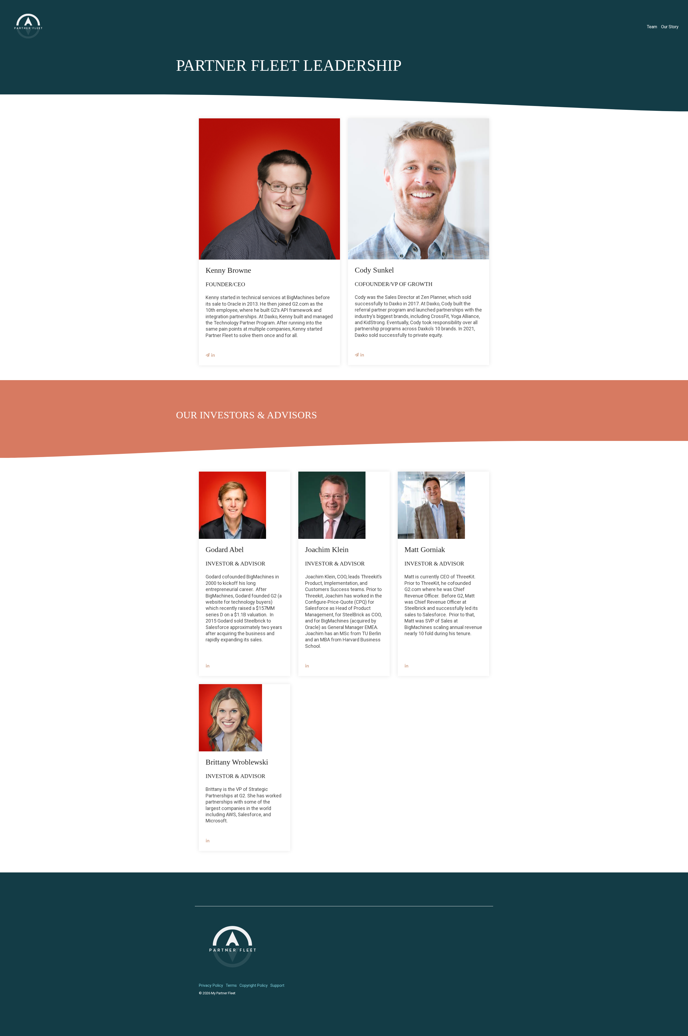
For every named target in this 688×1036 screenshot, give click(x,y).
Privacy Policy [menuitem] (211, 985)
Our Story (670, 26)
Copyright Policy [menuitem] (253, 985)
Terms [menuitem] (231, 985)
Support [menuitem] (277, 985)
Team (652, 26)
